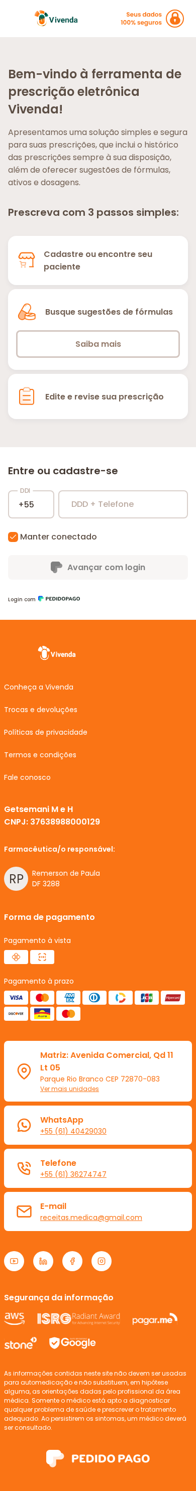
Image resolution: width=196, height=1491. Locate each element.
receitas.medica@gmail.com (91, 1217)
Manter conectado (58, 537)
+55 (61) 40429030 (73, 1131)
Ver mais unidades (69, 1089)
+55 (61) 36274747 (73, 1174)
